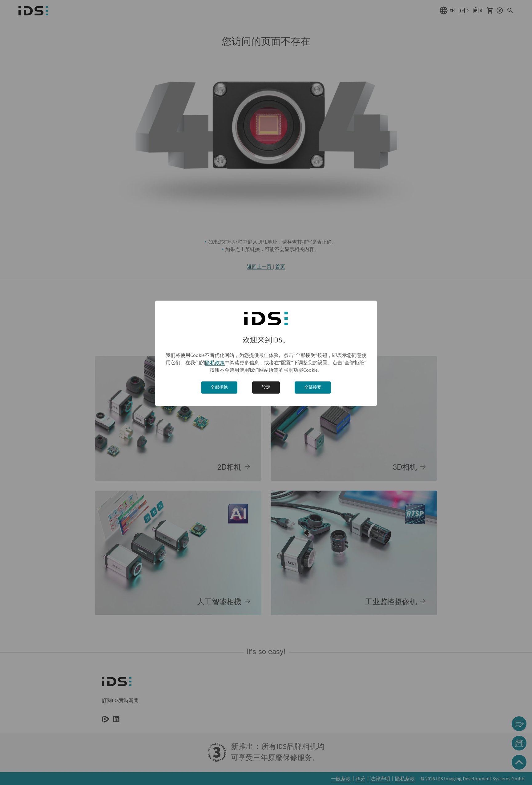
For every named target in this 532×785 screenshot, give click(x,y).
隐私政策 (215, 362)
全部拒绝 (219, 387)
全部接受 (312, 387)
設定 (266, 387)
